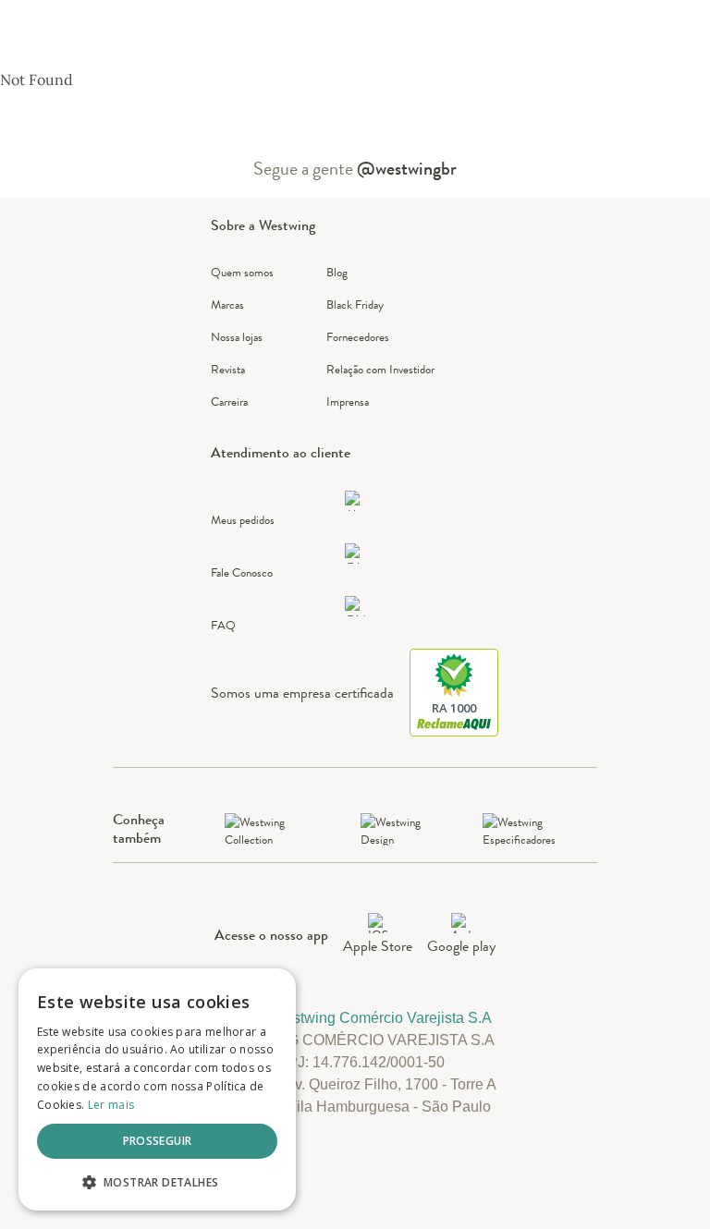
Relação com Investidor (380, 369)
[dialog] (157, 1089)
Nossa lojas (237, 337)
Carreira (229, 401)
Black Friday (355, 304)
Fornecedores (357, 337)
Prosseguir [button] (157, 1141)
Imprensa (347, 401)
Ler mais (111, 1105)
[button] (157, 1181)
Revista (228, 369)
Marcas (227, 304)
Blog (337, 272)
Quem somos (242, 272)
